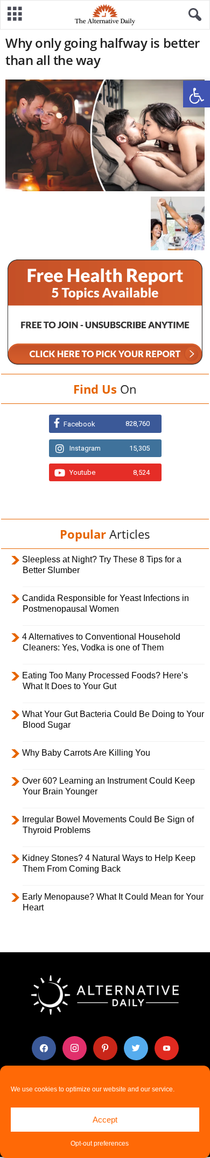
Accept (105, 1119)
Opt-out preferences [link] (100, 1143)
